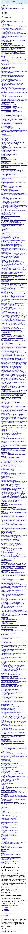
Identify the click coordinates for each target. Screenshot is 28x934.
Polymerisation (4, 39)
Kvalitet (9, 528)
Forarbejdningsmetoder (11, 104)
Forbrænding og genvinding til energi (9, 221)
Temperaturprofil (23, 520)
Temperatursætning (14, 520)
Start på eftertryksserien (15, 363)
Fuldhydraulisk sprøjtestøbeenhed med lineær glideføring (13, 254)
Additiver (16, 802)
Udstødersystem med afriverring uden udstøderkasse (13, 420)
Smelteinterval (10, 72)
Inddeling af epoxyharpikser (7, 149)
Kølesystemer (4, 430)
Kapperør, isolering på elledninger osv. (10, 482)
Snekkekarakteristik (5, 521)
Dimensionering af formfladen (8, 706)
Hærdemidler (4, 140)
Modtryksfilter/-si (5, 515)
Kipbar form (3, 627)
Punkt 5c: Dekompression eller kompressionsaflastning (13, 321)
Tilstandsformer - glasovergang (8, 69)
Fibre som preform (15, 171)
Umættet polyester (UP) (6, 135)
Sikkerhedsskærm (22, 599)
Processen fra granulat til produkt (8, 507)
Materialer (3, 437)
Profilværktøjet (4, 579)
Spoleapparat (8, 575)
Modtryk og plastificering (14, 268)
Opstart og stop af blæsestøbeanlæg (9, 619)
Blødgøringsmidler (12, 61)
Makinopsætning (5, 780)
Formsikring (24, 613)
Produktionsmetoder (5, 775)
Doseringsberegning (14, 299)
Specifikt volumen (23, 299)
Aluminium (3, 698)
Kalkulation (3, 300)
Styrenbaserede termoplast (7, 98)
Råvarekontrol (14, 528)
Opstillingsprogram (5, 328)
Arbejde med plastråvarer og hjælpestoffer (10, 202)
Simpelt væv (3, 177)
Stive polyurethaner (5, 760)
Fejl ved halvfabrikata (13, 716)
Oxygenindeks (10, 92)
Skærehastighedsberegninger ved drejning (10, 854)
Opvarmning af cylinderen (7, 512)
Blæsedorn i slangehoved (6, 626)
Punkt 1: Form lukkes (19, 313)
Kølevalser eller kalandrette (7, 583)
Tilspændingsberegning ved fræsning (9, 858)
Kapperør (19, 548)
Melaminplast (4, 162)
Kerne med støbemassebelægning (16, 697)
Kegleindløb (23, 393)
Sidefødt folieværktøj (6, 563)
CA (22, 460)
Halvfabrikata (23, 171)
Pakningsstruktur (13, 445)
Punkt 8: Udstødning (15, 324)
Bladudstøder (4, 410)
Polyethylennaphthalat (10, 118)
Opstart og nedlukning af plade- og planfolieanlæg (13, 586)
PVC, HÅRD (4, 461)
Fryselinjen (3, 564)
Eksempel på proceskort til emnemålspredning (11, 379)
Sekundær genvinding (15, 216)
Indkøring (8, 643)
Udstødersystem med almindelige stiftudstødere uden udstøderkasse (12, 416)
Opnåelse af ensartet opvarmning (8, 659)
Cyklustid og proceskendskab (13, 312)
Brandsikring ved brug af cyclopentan (18, 796)
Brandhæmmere (4, 56)
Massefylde (3, 88)
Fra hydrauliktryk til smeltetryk (12, 271)
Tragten (2, 508)
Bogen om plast (19, 21)
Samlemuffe (14, 575)
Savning (6, 862)
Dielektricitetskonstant (17, 84)
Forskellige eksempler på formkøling (9, 432)
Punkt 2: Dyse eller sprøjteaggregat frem (14, 316)
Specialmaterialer (12, 698)
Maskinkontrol (13, 792)
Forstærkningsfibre (5, 167)
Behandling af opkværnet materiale (9, 555)
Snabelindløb (17, 393)
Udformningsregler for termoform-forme (10, 700)
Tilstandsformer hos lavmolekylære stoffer (10, 71)
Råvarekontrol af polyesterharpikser (9, 747)
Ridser (2, 535)
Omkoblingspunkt (9, 358)
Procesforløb (4, 662)
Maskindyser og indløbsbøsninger (9, 273)
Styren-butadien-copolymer (12, 99)
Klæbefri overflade (5, 143)
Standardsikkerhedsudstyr (7, 343)
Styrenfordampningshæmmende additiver (10, 145)
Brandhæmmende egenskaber (18, 142)
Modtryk (3, 271)
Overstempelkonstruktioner (17, 710)
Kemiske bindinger (10, 35)
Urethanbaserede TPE (6, 130)
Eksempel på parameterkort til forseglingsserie (12, 369)
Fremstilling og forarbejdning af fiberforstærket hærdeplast (12, 726)
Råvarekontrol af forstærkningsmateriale (17, 748)
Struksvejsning (22, 842)
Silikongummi (4, 828)
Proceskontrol (11, 529)
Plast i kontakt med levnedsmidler (8, 90)
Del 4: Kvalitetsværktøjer (6, 381)
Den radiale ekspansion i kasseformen (9, 450)
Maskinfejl (3, 782)
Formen (2, 609)
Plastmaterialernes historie (7, 25)
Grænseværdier (4, 204)
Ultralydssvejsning (5, 849)
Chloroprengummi (5, 837)
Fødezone (3, 519)
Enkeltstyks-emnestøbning (7, 776)
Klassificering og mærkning (14, 204)
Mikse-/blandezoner (22, 497)
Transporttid (7, 771)
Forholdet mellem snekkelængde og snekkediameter (13, 493)
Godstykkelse (11, 630)
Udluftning (3, 788)
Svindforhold (23, 352)
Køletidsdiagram (16, 293)
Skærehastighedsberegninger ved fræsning (11, 857)
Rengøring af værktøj (6, 543)
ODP (2, 799)
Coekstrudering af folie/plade (7, 584)
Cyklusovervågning (5, 331)
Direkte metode (4, 812)
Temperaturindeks (18, 76)
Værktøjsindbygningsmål (18, 308)
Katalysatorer (4, 802)
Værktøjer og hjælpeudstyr (7, 385)
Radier (14, 701)
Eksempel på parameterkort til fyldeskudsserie (11, 362)
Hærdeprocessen (11, 136)
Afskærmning (4, 344)
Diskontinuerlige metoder (7, 728)
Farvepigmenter (22, 803)
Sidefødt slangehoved (6, 602)
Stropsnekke (3, 509)
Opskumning (11, 769)
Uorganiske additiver (15, 57)
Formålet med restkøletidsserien (14, 371)
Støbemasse (5, 697)
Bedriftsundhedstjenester (14, 199)
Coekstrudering (4, 484)
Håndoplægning (4, 729)
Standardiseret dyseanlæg (15, 276)
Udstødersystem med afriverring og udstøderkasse (13, 419)
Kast (5, 427)
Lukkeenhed (3, 241)
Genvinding (8, 214)
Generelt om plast (7, 24)
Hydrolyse (12, 220)
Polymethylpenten (17, 96)
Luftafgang (18, 686)
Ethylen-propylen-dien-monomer (8, 834)
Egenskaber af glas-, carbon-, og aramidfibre (11, 186)
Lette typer (14, 767)
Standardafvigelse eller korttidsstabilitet (10, 382)
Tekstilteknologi (4, 175)
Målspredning (22, 382)
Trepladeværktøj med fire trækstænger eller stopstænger (14, 422)
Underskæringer (13, 670)
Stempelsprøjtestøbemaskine (7, 232)
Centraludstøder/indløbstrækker (8, 401)
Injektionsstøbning (5, 818)
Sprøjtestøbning (8, 8)
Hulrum (11, 702)
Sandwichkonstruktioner (18, 743)
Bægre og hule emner (8, 548)
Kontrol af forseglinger (6, 779)
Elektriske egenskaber (6, 81)
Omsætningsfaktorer (17, 271)
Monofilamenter (23, 481)
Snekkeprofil (4, 263)
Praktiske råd (6, 670)
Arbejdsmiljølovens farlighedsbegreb (9, 205)
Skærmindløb (4, 394)
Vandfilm (3, 574)
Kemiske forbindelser (21, 33)
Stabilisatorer (10, 49)
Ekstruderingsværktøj (16, 516)
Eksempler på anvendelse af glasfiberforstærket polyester (14, 194)
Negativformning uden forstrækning (9, 653)
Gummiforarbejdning (6, 815)
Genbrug (3, 214)
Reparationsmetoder (5, 752)
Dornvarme (13, 521)
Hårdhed (13, 80)
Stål (7, 698)
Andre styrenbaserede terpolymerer (14, 101)
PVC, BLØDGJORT (12, 461)
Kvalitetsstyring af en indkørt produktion (10, 352)
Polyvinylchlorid (4, 103)
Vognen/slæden (18, 606)
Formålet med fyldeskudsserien (8, 355)
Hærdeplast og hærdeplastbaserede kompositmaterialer (11, 223)
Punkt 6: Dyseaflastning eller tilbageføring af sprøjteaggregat (13, 322)
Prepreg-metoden (13, 732)
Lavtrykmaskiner (23, 773)
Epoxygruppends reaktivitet (15, 147)
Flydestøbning (4, 338)
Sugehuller (6, 702)
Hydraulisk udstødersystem (19, 406)
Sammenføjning (4, 838)
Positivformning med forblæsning (8, 647)
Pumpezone (17, 519)
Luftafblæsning (4, 335)
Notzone (17, 491)
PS (9, 460)
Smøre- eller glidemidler (6, 52)
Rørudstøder (21, 409)
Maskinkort (3, 309)
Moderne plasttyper (14, 26)
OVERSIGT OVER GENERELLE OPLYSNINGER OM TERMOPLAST (11, 463)
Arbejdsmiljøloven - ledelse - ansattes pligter (11, 198)
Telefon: (9, 931)
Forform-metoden (5, 732)
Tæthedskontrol (4, 617)
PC (24, 460)
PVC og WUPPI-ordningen (7, 222)
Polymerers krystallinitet (6, 43)
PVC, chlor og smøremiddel (14, 558)
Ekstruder (9, 480)
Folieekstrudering (5, 562)
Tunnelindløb (10, 393)
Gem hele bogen (7, 17)
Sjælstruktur (20, 445)
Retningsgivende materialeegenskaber (9, 458)
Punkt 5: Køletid (15, 319)
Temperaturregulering (6, 425)
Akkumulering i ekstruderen (19, 625)
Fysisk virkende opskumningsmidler (9, 63)
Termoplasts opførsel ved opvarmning (9, 680)
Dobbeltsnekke (21, 499)
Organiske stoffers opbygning (8, 36)
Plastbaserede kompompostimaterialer (9, 190)
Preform (10, 638)
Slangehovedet (4, 600)
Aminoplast (3, 157)
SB (11, 460)
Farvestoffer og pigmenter (18, 52)
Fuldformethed (13, 684)
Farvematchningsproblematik (7, 469)
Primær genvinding (5, 216)
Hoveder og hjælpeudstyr (7, 623)
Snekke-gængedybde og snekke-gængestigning (12, 261)
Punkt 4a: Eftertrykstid (6, 319)
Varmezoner (21, 488)
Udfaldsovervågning (5, 332)
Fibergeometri (4, 173)
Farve (11, 143)
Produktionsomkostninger (7, 305)
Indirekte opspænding (15, 283)
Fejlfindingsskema (5, 622)
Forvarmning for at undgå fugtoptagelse (15, 554)
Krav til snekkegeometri (6, 499)
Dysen (8, 603)
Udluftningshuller (9, 611)
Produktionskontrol (14, 749)
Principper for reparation (6, 753)
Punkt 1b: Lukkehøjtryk (17, 315)
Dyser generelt (9, 568)
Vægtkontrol (4, 605)
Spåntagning (3, 851)
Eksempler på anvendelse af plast (17, 29)
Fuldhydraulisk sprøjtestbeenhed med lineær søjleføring (14, 255)
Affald (17, 212)
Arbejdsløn (13, 304)
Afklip (13, 606)
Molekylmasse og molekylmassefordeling (16, 47)
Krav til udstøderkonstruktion (7, 407)
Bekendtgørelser (10, 799)
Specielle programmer (6, 334)
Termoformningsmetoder (20, 645)
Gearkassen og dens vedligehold (8, 486)
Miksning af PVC (16, 556)
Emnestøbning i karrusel (19, 776)
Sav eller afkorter (18, 583)
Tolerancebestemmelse (6, 383)
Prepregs (24, 182)
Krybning (3, 79)
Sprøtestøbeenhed (5, 252)
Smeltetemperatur (20, 355)
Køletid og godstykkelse (6, 293)
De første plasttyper (5, 26)
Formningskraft (4, 686)
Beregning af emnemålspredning (8, 378)
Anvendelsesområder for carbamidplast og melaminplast (14, 165)
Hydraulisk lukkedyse (21, 279)
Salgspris (15, 305)
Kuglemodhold (4, 403)
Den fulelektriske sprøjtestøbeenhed (9, 253)
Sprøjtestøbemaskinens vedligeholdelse (10, 340)
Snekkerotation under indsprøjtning (13, 336)
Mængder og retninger (10, 170)
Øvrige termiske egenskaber (7, 73)
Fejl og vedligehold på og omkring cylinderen (12, 491)
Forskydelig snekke (5, 501)
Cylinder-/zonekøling (12, 489)
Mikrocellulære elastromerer (17, 765)
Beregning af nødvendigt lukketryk (9, 295)
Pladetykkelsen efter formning (12, 690)
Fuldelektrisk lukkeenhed (6, 250)
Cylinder (18, 486)
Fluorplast (18, 119)
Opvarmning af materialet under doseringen (15, 269)
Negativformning (5, 651)
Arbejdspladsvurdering (6, 201)
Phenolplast (9, 153)
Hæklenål (3, 402)
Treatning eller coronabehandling (8, 386)
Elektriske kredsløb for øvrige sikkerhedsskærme (13, 346)
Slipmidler (8, 474)
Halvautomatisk (21, 328)
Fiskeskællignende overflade (18, 535)
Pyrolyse (3, 220)
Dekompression (8, 271)
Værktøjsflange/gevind (6, 488)
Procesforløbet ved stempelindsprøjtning (10, 234)
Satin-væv (14, 177)
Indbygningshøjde (17, 613)
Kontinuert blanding (14, 773)
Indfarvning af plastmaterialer (7, 465)
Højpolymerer (4, 37)
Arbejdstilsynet (4, 199)
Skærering (7, 615)
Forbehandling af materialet (7, 552)
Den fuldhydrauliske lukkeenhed (8, 242)
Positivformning (13, 646)
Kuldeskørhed (10, 76)
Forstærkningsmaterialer (19, 473)
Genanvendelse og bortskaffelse (8, 213)
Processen (13, 480)
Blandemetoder (4, 772)
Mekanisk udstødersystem (7, 406)
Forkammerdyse (4, 277)
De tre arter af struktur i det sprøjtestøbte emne (11, 444)
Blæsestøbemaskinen (5, 599)
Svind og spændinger (10, 574)
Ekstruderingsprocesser (6, 560)
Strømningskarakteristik (6, 556)
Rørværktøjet (4, 572)
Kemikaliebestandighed (19, 88)
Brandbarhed (4, 92)
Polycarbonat (12, 119)
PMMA (19, 460)
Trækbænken (19, 574)
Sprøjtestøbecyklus (5, 311)
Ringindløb (3, 395)
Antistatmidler (4, 61)
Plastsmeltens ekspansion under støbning (10, 448)
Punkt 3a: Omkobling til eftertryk (8, 318)
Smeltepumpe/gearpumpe (7, 550)
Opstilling (3, 643)
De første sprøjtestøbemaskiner (8, 230)
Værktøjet (3, 590)
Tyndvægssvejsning (5, 846)
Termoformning (4, 639)
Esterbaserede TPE (15, 130)
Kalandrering (23, 584)
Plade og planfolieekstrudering (8, 582)
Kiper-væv (9, 177)
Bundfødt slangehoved (16, 602)
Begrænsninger (8, 819)
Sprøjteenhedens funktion (18, 8)
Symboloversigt (14, 599)
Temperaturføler (4, 505)
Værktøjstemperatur (5, 356)
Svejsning (8, 567)
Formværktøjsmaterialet (6, 787)
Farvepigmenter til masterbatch (8, 468)
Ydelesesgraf (12, 531)
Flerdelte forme (7, 614)
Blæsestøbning (22, 482)
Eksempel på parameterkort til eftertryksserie (13, 365)
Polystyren (3, 99)
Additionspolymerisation (6, 40)
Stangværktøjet (8, 580)
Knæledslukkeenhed (21, 242)
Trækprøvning (23, 550)
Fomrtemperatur (12, 686)
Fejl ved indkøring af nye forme (8, 721)
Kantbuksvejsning (5, 845)
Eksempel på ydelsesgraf (6, 532)
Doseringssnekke (11, 509)
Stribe (2, 635)
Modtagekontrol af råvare (7, 791)
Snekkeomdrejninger (18, 272)
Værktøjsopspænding (6, 280)
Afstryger (3, 615)
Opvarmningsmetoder (6, 657)
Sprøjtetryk (12, 356)
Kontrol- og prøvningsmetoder (8, 790)
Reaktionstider (4, 769)
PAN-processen (12, 181)
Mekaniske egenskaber (6, 77)
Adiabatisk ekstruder (11, 525)
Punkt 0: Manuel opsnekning (7, 313)
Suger (18, 508)
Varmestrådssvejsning (17, 847)
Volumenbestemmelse (16, 496)
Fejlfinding (3, 312)
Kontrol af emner (5, 714)
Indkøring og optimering (6, 527)
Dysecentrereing (14, 275)
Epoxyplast (3, 146)
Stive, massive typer (5, 761)
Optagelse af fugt (5, 674)
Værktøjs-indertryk (5, 296)
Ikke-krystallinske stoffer (6, 44)
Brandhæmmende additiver (20, 92)
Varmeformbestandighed (14, 372)
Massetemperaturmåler (6, 516)
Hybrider (9, 183)
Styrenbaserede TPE (5, 128)
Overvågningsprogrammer (14, 330)
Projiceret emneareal (22, 295)
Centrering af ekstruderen (7, 607)
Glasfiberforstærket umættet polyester (9, 191)
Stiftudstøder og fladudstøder (11, 409)
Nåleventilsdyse (4, 279)
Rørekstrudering (4, 571)
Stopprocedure (12, 621)
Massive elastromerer (6, 765)
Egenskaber (3, 104)
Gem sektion (7, 15)
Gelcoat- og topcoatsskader (18, 753)
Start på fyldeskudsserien (18, 359)
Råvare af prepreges (5, 749)
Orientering (10, 166)
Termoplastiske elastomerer (7, 127)
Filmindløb (9, 394)
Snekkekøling (13, 501)
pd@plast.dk (4, 931)
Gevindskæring (7, 859)
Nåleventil (3, 397)
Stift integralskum (14, 761)
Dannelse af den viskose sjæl (7, 441)
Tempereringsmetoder (6, 705)
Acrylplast (3, 116)
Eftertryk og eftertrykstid (19, 358)
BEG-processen (20, 181)
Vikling (2, 739)
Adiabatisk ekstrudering (13, 484)
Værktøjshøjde (9, 309)
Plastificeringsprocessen (20, 509)
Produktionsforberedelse (6, 308)
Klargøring (3, 524)
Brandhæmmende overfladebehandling (13, 59)
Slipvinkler (9, 701)
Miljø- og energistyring (10, 212)
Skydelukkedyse (12, 279)
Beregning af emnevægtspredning (18, 375)
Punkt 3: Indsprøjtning (21, 316)
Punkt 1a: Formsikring (6, 315)
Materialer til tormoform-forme (8, 696)
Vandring (9, 605)
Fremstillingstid (17, 427)
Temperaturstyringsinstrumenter (14, 504)
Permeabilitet (20, 90)
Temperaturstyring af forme (7, 704)
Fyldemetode (15, 787)
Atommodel (3, 35)
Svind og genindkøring (14, 364)
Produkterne (3, 480)
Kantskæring (18, 586)
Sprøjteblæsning (4, 638)
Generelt (3, 784)
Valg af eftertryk (4, 364)
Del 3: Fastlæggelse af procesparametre (10, 354)
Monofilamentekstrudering (7, 588)
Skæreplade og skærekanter (20, 611)
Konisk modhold (9, 402)
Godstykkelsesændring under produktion (10, 540)
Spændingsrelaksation (6, 80)
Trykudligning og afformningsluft (14, 666)
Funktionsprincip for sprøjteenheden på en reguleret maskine (12, 239)
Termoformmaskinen (5, 641)
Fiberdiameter (4, 183)
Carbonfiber (3, 179)
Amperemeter (4, 504)
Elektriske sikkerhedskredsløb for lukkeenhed (12, 345)
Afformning (7, 664)
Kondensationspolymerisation (19, 40)
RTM (23, 735)
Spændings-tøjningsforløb (11, 79)
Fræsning (3, 855)
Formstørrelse (4, 701)
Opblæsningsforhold (10, 566)
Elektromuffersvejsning (13, 843)
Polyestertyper (4, 136)
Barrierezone (14, 497)
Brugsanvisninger (22, 205)
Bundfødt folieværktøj (16, 563)
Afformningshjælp (15, 668)
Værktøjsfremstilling (21, 386)
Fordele (2, 819)
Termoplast (3, 94)
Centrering (13, 543)
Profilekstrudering (5, 578)
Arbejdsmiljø (4, 195)
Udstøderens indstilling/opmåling (8, 288)
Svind (2, 427)
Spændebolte (15, 488)
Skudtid (2, 771)
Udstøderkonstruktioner (6, 405)
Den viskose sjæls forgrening (7, 453)
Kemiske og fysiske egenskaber (8, 87)
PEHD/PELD (4, 460)
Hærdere (24, 147)
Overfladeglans (9, 427)
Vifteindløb (15, 394)
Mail (21, 930)
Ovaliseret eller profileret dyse (18, 605)
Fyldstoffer (3, 65)
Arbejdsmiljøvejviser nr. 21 (18, 201)
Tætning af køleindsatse (12, 434)
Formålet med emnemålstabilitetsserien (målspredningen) (14, 377)
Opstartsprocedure (5, 621)
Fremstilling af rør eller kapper (8, 586)
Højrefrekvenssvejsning (6, 847)
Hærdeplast (3, 134)
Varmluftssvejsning (5, 842)
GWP (4, 799)
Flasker (15, 548)
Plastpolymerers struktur (6, 41)
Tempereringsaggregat (19, 287)
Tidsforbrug (8, 304)
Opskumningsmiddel (5, 470)
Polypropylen (9, 96)
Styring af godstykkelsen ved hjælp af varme (11, 544)
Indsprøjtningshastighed (6, 359)
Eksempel (3, 217)
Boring (2, 859)
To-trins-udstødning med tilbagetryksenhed (17, 410)
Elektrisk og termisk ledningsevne (9, 187)
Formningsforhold (5, 646)
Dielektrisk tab (4, 86)
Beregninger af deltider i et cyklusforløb (10, 291)
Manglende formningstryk (15, 723)
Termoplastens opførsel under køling (9, 689)
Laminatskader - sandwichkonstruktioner (17, 756)
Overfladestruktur (5, 445)
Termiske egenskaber (6, 68)
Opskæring (8, 564)
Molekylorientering (5, 48)
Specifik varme (20, 75)
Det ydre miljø (4, 209)
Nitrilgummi (3, 820)
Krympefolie (14, 570)
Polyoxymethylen (15, 116)
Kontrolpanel (4, 503)
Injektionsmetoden (5, 736)
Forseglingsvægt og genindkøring (8, 368)
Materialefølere (9, 545)
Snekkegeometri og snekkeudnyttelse (9, 260)
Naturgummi (13, 818)
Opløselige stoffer (5, 53)
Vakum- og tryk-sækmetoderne (14, 735)
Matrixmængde (19, 173)
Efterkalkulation (21, 305)
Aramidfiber (3, 185)
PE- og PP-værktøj (11, 572)
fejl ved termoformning (14, 714)
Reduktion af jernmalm (20, 220)
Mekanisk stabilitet (12, 718)
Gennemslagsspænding (6, 84)
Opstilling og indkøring (6, 642)
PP (8, 460)
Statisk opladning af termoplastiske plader (16, 678)
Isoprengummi (4, 826)
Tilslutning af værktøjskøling (7, 287)
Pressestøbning (20, 729)
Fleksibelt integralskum (6, 767)
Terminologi (6, 28)
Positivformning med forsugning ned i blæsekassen (12, 649)
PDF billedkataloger (10, 21)
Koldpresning (4, 735)
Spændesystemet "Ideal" (16, 285)
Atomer (8, 33)
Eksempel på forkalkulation (7, 301)
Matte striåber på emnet (16, 536)
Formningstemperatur (17, 685)
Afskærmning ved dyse (12, 344)
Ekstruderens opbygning (6, 485)
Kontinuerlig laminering (12, 741)
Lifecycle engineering (6, 228)
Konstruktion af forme (6, 694)
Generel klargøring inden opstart (8, 523)
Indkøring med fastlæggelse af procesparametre (12, 350)
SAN (13, 460)
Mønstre (2, 170)
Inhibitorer (16, 140)
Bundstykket (10, 613)
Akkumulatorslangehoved (7, 625)
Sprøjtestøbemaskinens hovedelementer (10, 237)
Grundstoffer (4, 33)
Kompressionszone (10, 519)
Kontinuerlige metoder (6, 740)
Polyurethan (3, 153)
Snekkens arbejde (10, 517)
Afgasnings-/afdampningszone (8, 491)
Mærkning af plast (16, 225)
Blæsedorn (14, 614)
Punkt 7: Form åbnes (5, 324)
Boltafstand (8, 285)
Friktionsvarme (4, 513)
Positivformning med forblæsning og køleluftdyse (14, 648)
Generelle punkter (16, 779)
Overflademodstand (18, 83)
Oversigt (13, 174)
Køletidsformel (23, 293)
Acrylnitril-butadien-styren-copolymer (15, 100)
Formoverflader (10, 669)
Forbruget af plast (5, 29)
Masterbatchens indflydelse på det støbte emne (11, 466)
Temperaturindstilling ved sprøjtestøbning (10, 457)
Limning (3, 850)
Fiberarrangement (11, 173)
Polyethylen (3, 96)
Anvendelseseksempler (6, 106)
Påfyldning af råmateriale (10, 508)
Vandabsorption (10, 88)
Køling (23, 516)
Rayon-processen (5, 181)
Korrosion (9, 189)
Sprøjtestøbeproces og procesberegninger (10, 289)
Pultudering (3, 741)
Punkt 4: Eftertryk (21, 318)
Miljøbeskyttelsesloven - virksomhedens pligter (12, 210)
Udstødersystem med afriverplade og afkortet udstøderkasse (14, 417)
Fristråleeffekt (4, 393)
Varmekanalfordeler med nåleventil (14, 395)
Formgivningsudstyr (5, 786)
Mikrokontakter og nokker (7, 238)
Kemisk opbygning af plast (7, 31)
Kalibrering (21, 572)
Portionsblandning (5, 773)
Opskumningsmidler (21, 61)
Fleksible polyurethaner (6, 764)
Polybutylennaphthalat (21, 118)
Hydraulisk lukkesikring (20, 347)
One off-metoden (8, 743)
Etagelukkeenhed (10, 246)
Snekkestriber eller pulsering (12, 539)
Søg (1, 24)
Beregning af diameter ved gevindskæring (10, 861)
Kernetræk (10, 335)
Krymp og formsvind (13, 676)
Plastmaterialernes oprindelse (16, 28)
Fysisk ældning (4, 75)
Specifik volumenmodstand (7, 83)
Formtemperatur (11, 693)
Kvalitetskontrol (9, 629)
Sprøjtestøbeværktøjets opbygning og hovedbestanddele (14, 390)
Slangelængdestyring (12, 627)
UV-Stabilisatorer (15, 474)
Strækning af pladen (5, 684)
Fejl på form (21, 716)
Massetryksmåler (13, 515)
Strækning (3, 517)
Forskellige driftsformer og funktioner (9, 327)
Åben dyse (3, 275)
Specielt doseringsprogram (14, 338)
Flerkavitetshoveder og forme (7, 637)
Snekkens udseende (5, 520)
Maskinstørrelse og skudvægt (7, 303)
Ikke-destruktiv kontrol (6, 795)
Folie (14, 481)
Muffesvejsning (4, 843)
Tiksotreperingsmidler (6, 142)
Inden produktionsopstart (6, 307)
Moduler (3, 22)
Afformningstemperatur (6, 665)
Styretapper (10, 610)
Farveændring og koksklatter (7, 537)
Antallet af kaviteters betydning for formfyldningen (13, 360)
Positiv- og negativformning (7, 645)
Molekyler (13, 33)
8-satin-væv (9, 178)
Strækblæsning (18, 637)
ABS (16, 460)
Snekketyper (24, 496)
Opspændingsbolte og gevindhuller (9, 284)
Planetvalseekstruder (5, 559)
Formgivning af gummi (18, 816)
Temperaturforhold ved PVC (20, 512)
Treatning (14, 564)
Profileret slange (20, 603)
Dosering (3, 269)
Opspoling (8, 590)
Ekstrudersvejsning (14, 842)
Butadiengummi (4, 823)
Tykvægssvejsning (5, 841)
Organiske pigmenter (14, 53)
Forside (2, 8)
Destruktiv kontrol (16, 795)
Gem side (6, 13)
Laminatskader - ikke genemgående (9, 755)
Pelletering (3, 481)
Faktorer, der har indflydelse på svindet (10, 677)
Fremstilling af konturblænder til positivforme (11, 707)
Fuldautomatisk (4, 330)
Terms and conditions (6, 932)
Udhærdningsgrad (5, 138)
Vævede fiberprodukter (10, 169)
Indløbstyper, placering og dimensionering (10, 391)
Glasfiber (3, 169)
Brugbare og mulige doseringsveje (15, 263)
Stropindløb (21, 394)
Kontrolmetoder (4, 744)
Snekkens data (4, 500)
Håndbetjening (13, 328)
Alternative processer (11, 633)
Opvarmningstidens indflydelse (8, 681)
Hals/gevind (3, 613)
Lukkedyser (11, 277)
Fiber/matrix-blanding (6, 174)
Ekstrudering (4, 478)
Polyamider (8, 116)
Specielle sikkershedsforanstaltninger (13, 348)
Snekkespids (15, 499)
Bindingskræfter (19, 35)
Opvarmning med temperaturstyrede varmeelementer (13, 661)
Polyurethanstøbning (5, 759)
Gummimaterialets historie (7, 816)
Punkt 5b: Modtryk (15, 320)
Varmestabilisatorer (5, 51)
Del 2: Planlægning (13, 351)
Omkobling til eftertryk (21, 379)
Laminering (17, 584)
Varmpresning (4, 731)
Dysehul (8, 275)
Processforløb (4, 768)
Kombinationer (4, 166)
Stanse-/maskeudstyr (15, 615)
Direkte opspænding (5, 283)
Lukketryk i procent (14, 296)
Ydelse (17, 521)
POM (19, 461)
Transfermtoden (12, 812)
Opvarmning (4, 655)
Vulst (17, 572)
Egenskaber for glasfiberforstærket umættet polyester (13, 193)
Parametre (16, 166)
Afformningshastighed (6, 668)
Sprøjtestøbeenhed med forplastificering (10, 257)
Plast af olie (3, 226)
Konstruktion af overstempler (7, 709)
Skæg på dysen (7, 535)
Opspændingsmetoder (6, 281)
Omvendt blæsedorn (22, 614)
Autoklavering (7, 739)
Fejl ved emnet (4, 716)
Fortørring (22, 508)
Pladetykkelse (9, 685)
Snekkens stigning (16, 495)
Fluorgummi (3, 831)
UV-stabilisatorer (21, 51)
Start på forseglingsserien (15, 367)
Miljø (2, 798)
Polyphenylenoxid (5, 119)
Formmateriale (4, 610)
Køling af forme (11, 717)
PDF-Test (3, 21)
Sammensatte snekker (6, 497)
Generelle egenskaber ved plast (8, 67)
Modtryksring (4, 603)
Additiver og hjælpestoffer (17, 470)
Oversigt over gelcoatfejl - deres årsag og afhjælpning (13, 757)
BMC (2, 810)
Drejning (3, 853)
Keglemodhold (11, 403)
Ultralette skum (14, 763)
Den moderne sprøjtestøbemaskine (9, 236)
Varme (2, 511)
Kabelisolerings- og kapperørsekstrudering (11, 592)
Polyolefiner (3, 95)
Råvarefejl (8, 782)
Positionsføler (4, 606)
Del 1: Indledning (5, 351)
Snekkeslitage (10, 264)
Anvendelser (15, 819)
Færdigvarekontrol (5, 751)
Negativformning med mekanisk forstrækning (13, 654)
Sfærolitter (3, 45)
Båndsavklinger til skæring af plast (9, 863)
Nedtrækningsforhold (19, 568)
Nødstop (3, 348)
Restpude (24, 363)
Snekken (21, 492)
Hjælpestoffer (4, 139)
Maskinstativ (22, 240)
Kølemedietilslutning (5, 433)
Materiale (3, 690)
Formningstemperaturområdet (12, 682)
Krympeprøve (16, 550)
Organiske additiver (5, 57)
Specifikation (4, 528)
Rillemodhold (17, 402)
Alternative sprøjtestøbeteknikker (8, 477)
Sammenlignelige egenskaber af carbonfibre (11, 182)
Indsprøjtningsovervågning (16, 331)
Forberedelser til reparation (7, 783)
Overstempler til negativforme (8, 712)
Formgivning (4, 438)
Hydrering (7, 220)
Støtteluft (9, 606)
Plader (17, 481)
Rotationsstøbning (5, 725)
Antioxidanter (13, 51)
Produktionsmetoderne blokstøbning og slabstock (12, 778)
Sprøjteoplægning (13, 729)
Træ (1, 697)
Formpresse (18, 812)
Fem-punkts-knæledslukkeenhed (19, 249)
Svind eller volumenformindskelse (15, 438)
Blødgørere (3, 473)
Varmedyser (8, 397)
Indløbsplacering (12, 398)
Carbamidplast (4, 158)
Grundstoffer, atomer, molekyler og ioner (10, 32)
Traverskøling (4, 489)
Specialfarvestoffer (10, 55)
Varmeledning (4, 76)
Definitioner (17, 799)
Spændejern (24, 283)
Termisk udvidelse (12, 75)
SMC (5, 810)
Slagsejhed (18, 80)
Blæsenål (3, 629)
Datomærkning (4, 436)
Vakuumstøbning (14, 736)
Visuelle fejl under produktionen (8, 533)
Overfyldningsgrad (15, 771)
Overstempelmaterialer (6, 710)
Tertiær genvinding (5, 218)
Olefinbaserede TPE (15, 128)
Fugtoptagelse (20, 187)
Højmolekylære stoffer (20, 36)
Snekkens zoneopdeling (6, 495)
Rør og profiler (9, 481)
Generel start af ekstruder (12, 524)
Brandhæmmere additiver (7, 803)
